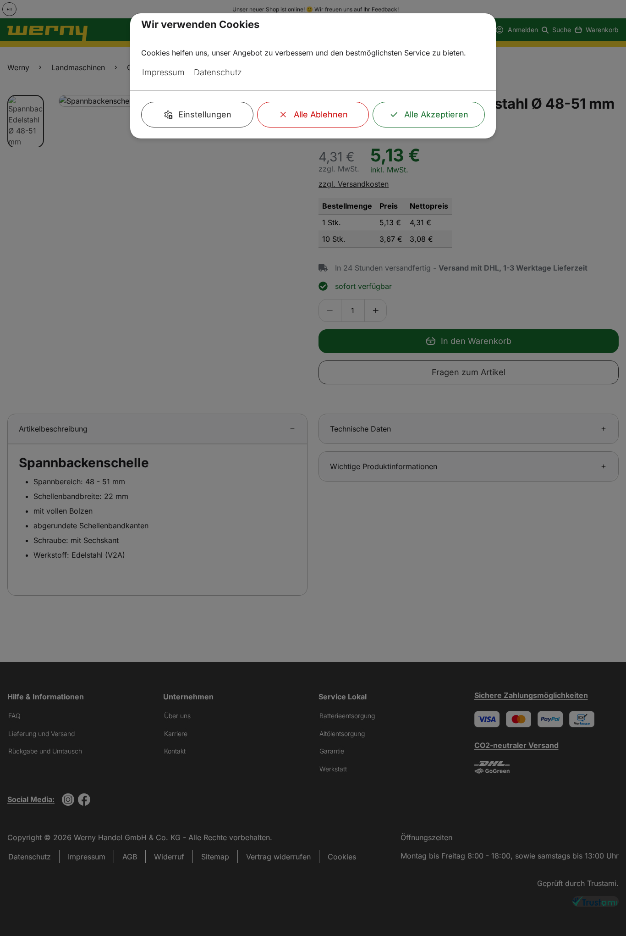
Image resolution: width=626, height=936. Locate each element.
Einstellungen (204, 114)
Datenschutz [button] (218, 72)
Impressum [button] (163, 72)
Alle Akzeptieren (436, 114)
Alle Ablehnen (321, 114)
